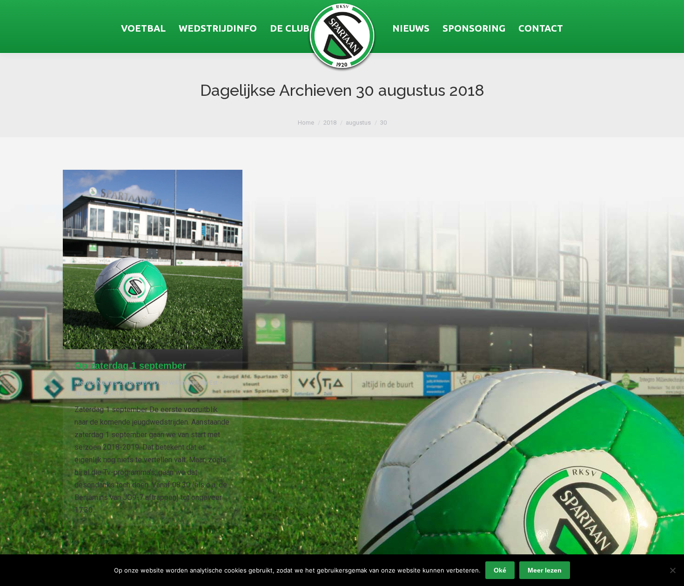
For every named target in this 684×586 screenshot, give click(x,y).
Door (186, 382)
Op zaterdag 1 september (130, 365)
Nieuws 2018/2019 (122, 382)
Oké (500, 570)
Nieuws (84, 382)
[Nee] (672, 570)
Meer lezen (545, 570)
